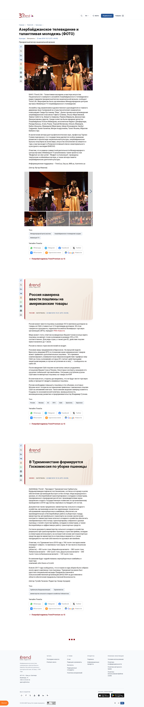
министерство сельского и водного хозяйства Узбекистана (49, 593)
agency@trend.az (24, 682)
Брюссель (69, 403)
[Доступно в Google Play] (117, 695)
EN (115, 703)
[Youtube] (34, 695)
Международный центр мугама (40, 233)
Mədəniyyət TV (34, 237)
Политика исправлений (74, 673)
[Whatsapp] (21, 695)
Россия (32, 403)
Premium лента (51, 662)
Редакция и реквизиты (74, 662)
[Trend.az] (26, 16)
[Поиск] (81, 16)
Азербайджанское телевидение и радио (68, 233)
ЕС (48, 403)
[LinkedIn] (43, 695)
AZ (118, 703)
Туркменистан (58, 589)
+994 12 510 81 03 (25, 680)
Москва (41, 403)
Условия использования (116, 659)
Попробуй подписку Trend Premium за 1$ (48, 259)
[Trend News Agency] (25, 657)
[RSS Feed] (47, 695)
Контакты (70, 665)
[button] (21, 47)
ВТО (54, 403)
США (60, 403)
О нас (69, 659)
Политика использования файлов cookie (115, 673)
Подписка (90, 659)
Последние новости (53, 659)
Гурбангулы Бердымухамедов (40, 589)
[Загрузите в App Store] (104, 695)
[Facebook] (26, 695)
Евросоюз (79, 403)
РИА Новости (59, 331)
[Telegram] (39, 695)
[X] (30, 695)
